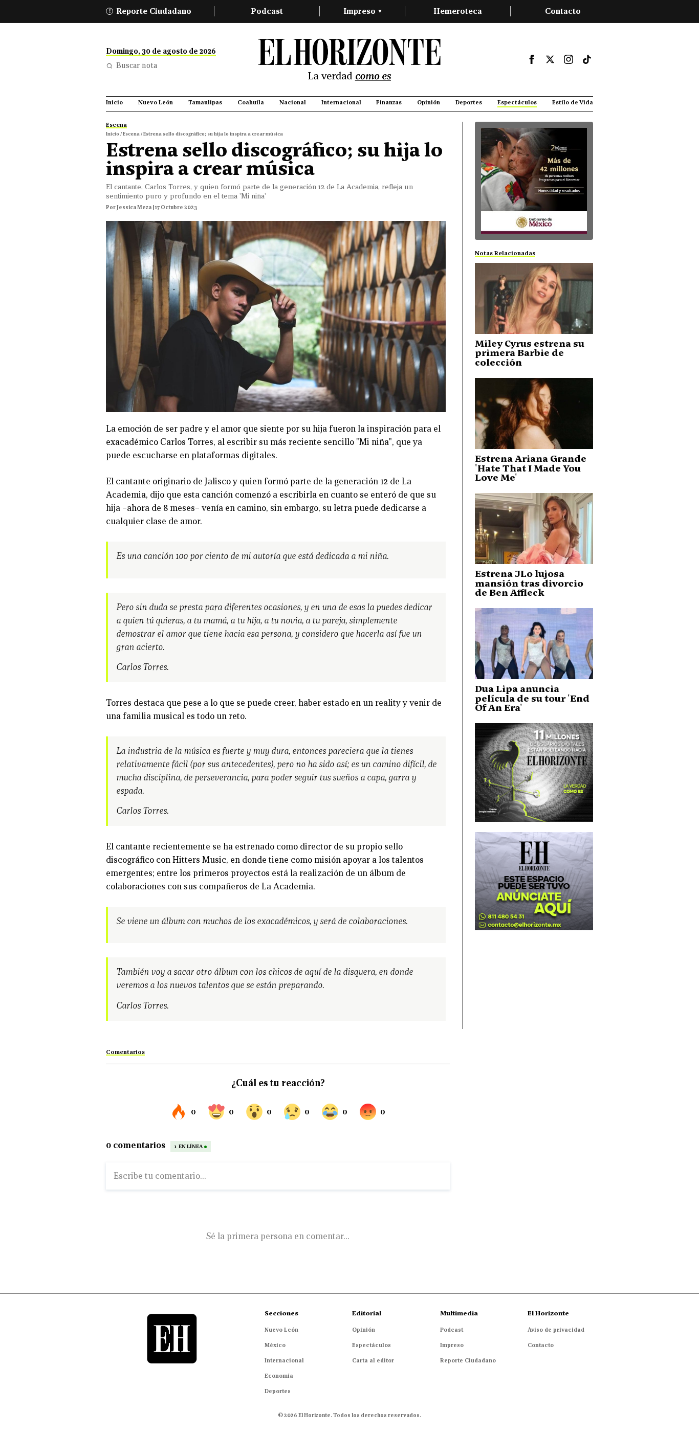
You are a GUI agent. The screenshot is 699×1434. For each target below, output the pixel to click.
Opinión (363, 1329)
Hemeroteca (457, 11)
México (275, 1345)
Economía (279, 1375)
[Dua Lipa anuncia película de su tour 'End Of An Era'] (534, 643)
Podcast (267, 11)
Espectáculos (371, 1345)
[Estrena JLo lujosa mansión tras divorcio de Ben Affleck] (534, 528)
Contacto (563, 11)
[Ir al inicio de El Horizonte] (349, 59)
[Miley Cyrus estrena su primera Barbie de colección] (534, 298)
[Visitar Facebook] (532, 59)
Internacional (284, 1360)
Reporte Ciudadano (150, 11)
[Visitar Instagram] (568, 59)
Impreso (362, 11)
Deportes (278, 1391)
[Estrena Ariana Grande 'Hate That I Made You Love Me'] (534, 413)
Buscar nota (136, 65)
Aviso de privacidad (556, 1329)
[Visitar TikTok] (587, 59)
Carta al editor (373, 1360)
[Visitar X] (550, 59)
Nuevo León (281, 1329)
